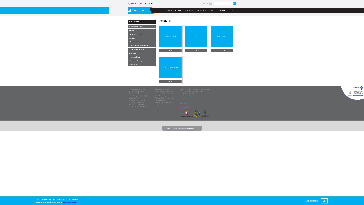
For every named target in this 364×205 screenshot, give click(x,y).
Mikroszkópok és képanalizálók (138, 46)
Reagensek (132, 53)
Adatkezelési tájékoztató (69, 202)
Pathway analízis (170, 36)
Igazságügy (132, 38)
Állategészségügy (134, 57)
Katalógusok (212, 10)
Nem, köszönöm (312, 201)
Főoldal (169, 10)
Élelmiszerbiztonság (135, 61)
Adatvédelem (184, 103)
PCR (196, 36)
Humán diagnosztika (135, 34)
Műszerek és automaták (136, 49)
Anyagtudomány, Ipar (136, 27)
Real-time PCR (222, 36)
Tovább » (170, 50)
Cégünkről (222, 10)
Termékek (178, 10)
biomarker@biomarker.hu (193, 96)
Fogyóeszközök (133, 30)
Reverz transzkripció (170, 67)
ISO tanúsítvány (185, 107)
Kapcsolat (231, 10)
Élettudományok (134, 64)
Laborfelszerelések (135, 42)
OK (324, 201)
